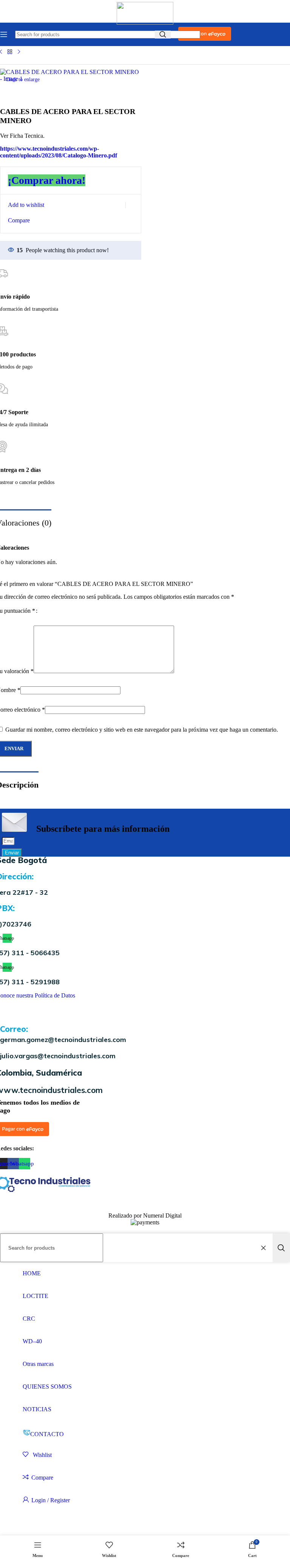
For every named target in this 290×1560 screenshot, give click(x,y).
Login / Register (50, 1500)
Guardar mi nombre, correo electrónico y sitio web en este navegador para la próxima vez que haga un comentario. (141, 729)
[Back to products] (9, 51)
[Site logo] (145, 22)
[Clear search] (265, 1247)
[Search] (281, 1247)
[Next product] (18, 51)
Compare (42, 1477)
